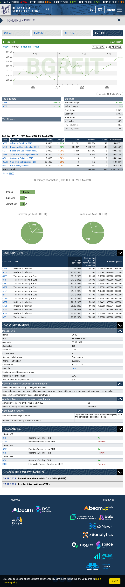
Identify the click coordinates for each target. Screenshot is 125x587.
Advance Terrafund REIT (21, 143)
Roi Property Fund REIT (20, 166)
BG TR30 (69, 32)
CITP (4, 442)
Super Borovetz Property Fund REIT (25, 154)
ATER (4, 106)
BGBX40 (38, 32)
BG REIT (99, 32)
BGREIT (75, 368)
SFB (4, 158)
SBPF (4, 154)
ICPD (4, 464)
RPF (4, 166)
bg (91, 10)
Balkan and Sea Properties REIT (24, 151)
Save (5, 173)
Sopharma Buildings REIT (21, 158)
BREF (4, 103)
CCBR (5, 162)
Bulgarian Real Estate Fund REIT (24, 147)
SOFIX (7, 32)
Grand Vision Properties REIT (23, 162)
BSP (4, 151)
